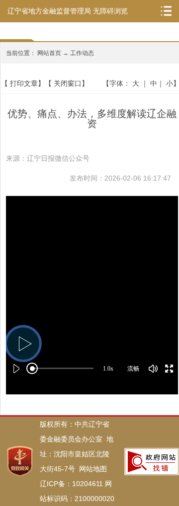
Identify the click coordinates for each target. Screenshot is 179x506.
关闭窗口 (68, 83)
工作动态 (82, 53)
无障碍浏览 (110, 11)
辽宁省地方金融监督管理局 (49, 11)
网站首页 (49, 53)
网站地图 (93, 469)
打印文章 (24, 83)
